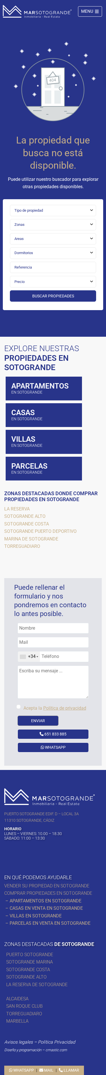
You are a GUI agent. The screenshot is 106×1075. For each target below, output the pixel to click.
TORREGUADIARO (24, 1013)
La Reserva (17, 509)
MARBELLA (17, 1021)
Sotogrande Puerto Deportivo (40, 531)
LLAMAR (71, 1070)
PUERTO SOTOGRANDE (29, 954)
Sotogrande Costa (26, 524)
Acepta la (54, 708)
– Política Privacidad (39, 1042)
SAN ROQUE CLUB (24, 1006)
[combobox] (53, 210)
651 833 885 (55, 734)
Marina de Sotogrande (31, 539)
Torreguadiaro (22, 546)
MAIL (48, 1070)
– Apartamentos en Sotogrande (42, 901)
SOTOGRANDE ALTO (26, 977)
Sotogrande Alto (25, 516)
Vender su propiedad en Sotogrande (47, 886)
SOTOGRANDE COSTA (28, 969)
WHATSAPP (55, 747)
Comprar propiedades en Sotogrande (48, 893)
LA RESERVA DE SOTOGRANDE (37, 984)
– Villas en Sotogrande (33, 916)
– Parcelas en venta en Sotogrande (47, 923)
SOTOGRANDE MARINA (29, 962)
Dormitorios (23, 253)
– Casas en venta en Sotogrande (43, 908)
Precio (19, 282)
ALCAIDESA (17, 998)
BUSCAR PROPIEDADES (53, 296)
